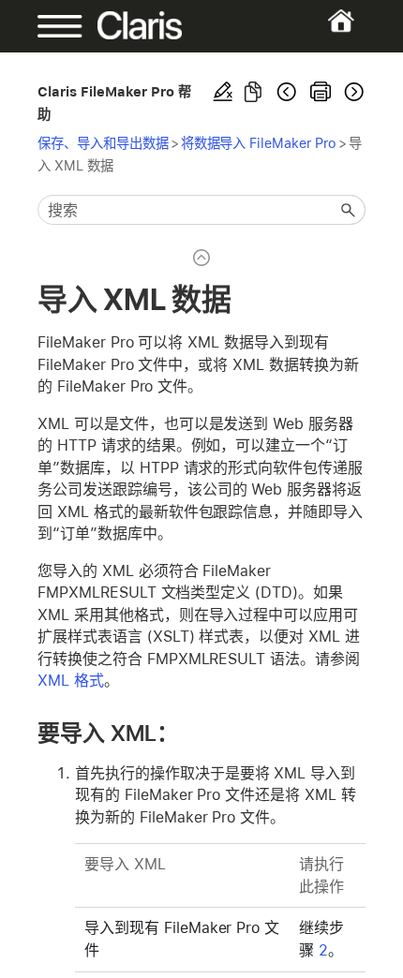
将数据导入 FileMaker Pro (258, 143)
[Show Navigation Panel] (52, 26)
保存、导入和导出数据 (103, 143)
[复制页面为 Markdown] (253, 92)
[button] (349, 210)
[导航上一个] (287, 92)
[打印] (320, 92)
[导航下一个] (352, 92)
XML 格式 (70, 680)
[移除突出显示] (223, 92)
